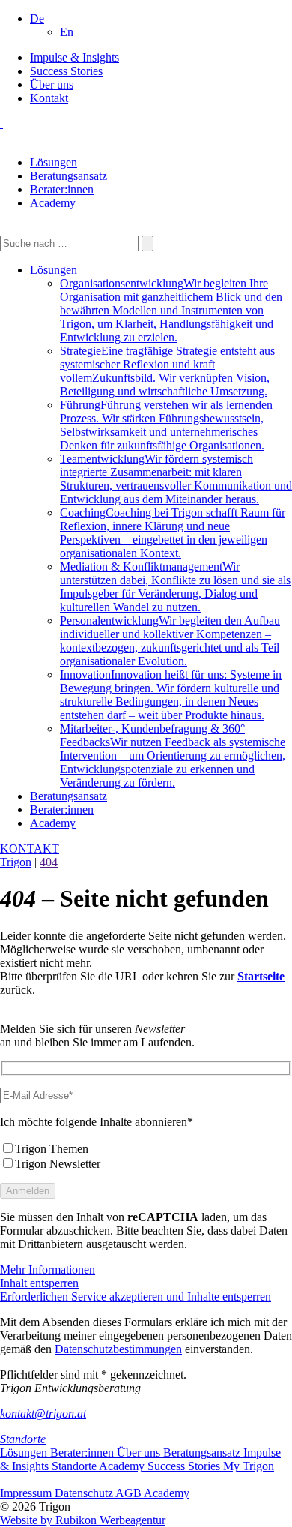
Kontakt (49, 98)
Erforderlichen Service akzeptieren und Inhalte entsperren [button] (135, 1296)
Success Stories (66, 70)
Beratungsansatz (68, 176)
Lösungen (53, 162)
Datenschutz (85, 1492)
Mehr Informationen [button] (47, 1269)
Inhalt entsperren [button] (39, 1282)
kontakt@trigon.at (43, 1413)
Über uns (51, 84)
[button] (37, 18)
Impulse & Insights (74, 57)
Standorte (23, 1438)
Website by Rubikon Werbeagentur (82, 1520)
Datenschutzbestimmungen (118, 1348)
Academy (53, 202)
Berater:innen (62, 189)
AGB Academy (152, 1492)
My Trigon (248, 1466)
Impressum (27, 1492)
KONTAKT (29, 848)
